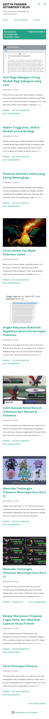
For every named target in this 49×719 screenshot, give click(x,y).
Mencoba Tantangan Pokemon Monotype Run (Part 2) (24, 492)
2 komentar (17, 602)
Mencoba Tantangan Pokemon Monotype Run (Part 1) (24, 572)
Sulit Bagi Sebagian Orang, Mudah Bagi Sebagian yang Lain (22, 81)
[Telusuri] (39, 4)
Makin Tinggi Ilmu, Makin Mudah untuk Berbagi (21, 129)
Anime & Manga (20, 20)
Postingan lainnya (37, 703)
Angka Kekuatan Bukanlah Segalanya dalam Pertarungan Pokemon (24, 331)
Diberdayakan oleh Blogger (25, 712)
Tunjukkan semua (36, 31)
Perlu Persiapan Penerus (20, 666)
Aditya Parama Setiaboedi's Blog (16, 5)
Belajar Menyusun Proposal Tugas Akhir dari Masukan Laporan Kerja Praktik (22, 619)
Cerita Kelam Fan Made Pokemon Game (19, 252)
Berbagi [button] (6, 110)
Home (5, 20)
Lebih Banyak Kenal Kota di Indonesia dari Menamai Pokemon (22, 411)
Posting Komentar (20, 110)
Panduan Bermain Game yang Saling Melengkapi (24, 175)
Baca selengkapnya (11, 113)
